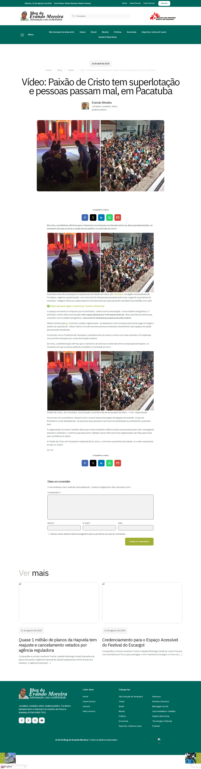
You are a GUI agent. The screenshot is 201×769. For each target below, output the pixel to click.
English (8, 766)
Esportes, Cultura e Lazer (130, 726)
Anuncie (86, 706)
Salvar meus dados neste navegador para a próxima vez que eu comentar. (88, 534)
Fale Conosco (89, 711)
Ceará (71, 70)
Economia (123, 721)
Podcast (156, 726)
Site (120, 523)
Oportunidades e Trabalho (164, 711)
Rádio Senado (71, 3)
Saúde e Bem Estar (160, 716)
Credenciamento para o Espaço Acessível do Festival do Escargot (140, 642)
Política (122, 716)
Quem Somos (89, 701)
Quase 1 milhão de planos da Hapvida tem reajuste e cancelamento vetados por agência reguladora (58, 645)
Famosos (156, 696)
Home (49, 70)
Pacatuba (118, 294)
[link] (59, 602)
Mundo (122, 711)
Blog (59, 70)
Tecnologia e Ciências (162, 721)
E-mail (87, 523)
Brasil (121, 706)
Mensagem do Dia (160, 706)
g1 (67, 323)
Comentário (54, 492)
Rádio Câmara (85, 3)
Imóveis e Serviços (160, 701)
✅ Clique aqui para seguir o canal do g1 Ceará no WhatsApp (75, 306)
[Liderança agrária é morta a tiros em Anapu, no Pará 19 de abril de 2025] (193, 758)
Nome (51, 523)
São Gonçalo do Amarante (131, 696)
